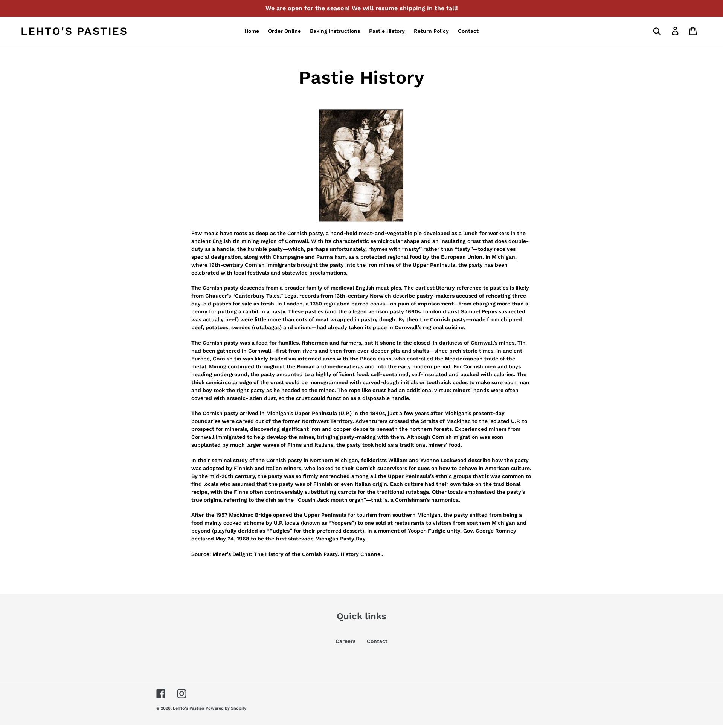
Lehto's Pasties (74, 31)
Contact (377, 641)
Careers (345, 641)
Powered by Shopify (226, 708)
